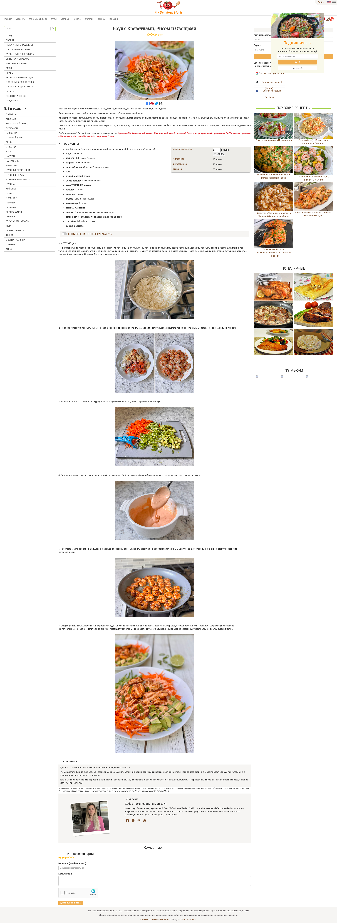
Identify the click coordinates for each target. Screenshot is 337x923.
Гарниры (101, 19)
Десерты (20, 19)
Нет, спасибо (297, 68)
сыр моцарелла (15, 230)
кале (8, 151)
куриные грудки (15, 175)
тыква (9, 235)
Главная (8, 19)
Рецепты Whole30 (16, 96)
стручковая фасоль (17, 221)
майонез (11, 189)
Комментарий (65, 873)
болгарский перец (17, 123)
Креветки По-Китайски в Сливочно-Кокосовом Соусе (145, 133)
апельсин (11, 119)
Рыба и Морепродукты (19, 45)
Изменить (219, 153)
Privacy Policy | (165, 919)
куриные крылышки (18, 179)
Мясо (9, 68)
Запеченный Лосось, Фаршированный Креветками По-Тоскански (207, 133)
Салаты (89, 19)
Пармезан (11, 114)
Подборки (12, 100)
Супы (54, 19)
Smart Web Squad (189, 919)
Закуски (113, 19)
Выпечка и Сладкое (17, 59)
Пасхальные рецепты (18, 49)
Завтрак (65, 19)
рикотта (10, 202)
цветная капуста (15, 240)
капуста (10, 156)
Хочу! (297, 62)
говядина (11, 133)
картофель (12, 161)
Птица (9, 35)
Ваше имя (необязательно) (72, 863)
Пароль (257, 45)
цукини (10, 244)
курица (10, 184)
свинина (11, 207)
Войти (321, 2)
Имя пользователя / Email (267, 35)
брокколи (12, 128)
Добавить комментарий (70, 903)
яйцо (9, 249)
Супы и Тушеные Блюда (20, 54)
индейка (11, 147)
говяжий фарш (14, 137)
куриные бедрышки (18, 170)
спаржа (10, 216)
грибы (10, 142)
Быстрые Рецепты (16, 63)
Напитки (77, 19)
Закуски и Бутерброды (19, 77)
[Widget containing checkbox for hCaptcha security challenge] (78, 893)
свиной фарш (14, 212)
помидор (11, 198)
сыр (8, 226)
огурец (10, 193)
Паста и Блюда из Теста (19, 86)
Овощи (10, 40)
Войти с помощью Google (271, 73)
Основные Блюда (38, 19)
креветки (11, 165)
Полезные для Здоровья (20, 82)
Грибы (10, 73)
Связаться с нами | (149, 919)
